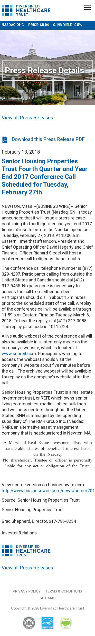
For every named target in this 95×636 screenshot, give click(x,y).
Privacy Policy (27, 591)
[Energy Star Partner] (47, 623)
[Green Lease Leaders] (65, 623)
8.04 (45, 25)
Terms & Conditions (64, 591)
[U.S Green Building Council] (31, 623)
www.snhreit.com (19, 353)
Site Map (48, 598)
